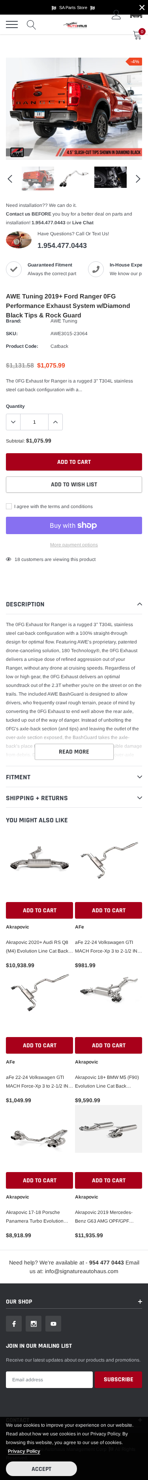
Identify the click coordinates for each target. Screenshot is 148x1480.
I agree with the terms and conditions (53, 506)
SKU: (12, 333)
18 (17, 559)
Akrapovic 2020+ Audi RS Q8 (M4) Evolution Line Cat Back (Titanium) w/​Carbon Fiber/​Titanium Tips (37, 947)
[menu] (12, 24)
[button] (136, 15)
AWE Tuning (64, 321)
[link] (38, 179)
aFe (79, 927)
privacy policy (24, 1451)
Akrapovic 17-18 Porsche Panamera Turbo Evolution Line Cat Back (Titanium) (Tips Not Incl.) (38, 1217)
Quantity (15, 406)
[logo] (75, 24)
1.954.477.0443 (49, 222)
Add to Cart (39, 910)
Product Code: (22, 346)
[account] (116, 14)
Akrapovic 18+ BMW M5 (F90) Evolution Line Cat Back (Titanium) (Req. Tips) (107, 1082)
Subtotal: (15, 441)
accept (41, 1469)
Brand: (13, 321)
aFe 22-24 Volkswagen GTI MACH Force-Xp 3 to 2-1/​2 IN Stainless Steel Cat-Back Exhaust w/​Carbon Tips (37, 1082)
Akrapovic (17, 927)
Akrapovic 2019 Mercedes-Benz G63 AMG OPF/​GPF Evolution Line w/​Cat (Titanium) (108, 1217)
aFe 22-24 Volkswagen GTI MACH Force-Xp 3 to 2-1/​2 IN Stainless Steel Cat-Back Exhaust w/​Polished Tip (106, 947)
